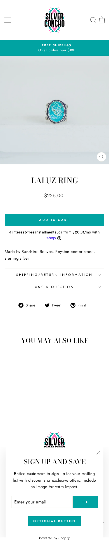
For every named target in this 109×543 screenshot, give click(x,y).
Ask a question (54, 286)
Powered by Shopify (54, 537)
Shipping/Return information (54, 274)
